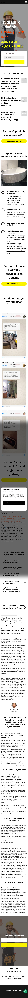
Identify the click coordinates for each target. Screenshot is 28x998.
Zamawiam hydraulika (14, 529)
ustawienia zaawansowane (14, 506)
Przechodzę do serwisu (14, 503)
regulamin (19, 491)
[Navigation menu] (26, 2)
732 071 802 (12, 513)
